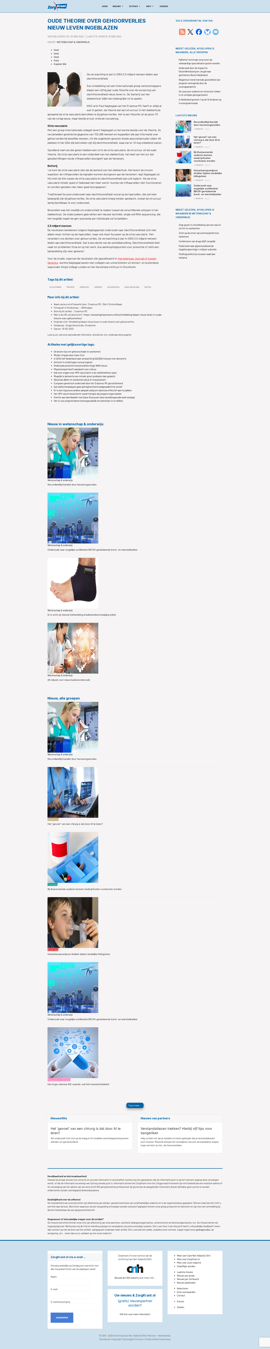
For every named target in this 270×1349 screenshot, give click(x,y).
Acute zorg (53, 949)
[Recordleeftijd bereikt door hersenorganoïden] (73, 452)
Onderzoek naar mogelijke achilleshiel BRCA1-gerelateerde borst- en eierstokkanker (93, 549)
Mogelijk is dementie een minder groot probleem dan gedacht (84, 376)
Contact (181, 1295)
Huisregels (128, 1339)
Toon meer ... (135, 1105)
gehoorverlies (113, 287)
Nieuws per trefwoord (188, 1279)
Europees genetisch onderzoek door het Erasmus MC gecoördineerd (88, 383)
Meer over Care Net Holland (190, 1255)
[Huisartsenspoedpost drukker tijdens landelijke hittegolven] (73, 922)
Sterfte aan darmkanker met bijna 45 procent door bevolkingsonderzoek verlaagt (94, 397)
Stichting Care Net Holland (126, 1335)
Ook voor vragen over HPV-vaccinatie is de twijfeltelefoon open (85, 372)
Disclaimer (104, 1339)
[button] (118, 6)
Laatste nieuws (185, 1272)
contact (85, 1233)
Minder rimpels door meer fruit (69, 355)
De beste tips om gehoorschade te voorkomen (77, 351)
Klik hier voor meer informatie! (135, 1314)
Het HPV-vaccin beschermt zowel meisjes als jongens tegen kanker (88, 393)
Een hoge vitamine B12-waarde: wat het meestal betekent (78, 1084)
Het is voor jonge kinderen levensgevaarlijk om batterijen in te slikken (88, 400)
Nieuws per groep (186, 1275)
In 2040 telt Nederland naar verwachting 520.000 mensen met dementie (90, 358)
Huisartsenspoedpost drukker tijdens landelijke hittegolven (79, 954)
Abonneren (62, 1317)
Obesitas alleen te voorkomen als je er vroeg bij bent (80, 379)
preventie (71, 287)
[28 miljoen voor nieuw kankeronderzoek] (73, 648)
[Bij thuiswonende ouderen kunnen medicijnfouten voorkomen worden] (73, 857)
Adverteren (182, 1288)
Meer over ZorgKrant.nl (188, 1259)
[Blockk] (57, 6)
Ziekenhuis (53, 819)
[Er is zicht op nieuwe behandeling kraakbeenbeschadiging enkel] (73, 582)
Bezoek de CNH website (127, 1277)
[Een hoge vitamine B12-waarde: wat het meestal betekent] (73, 1052)
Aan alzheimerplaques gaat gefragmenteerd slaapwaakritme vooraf (88, 386)
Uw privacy (165, 1339)
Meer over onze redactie (189, 1262)
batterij (148, 287)
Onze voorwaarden (186, 1292)
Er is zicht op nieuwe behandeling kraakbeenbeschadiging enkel (82, 614)
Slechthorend (55, 287)
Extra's (180, 1301)
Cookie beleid (151, 1339)
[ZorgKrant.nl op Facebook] (199, 31)
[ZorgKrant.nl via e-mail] (215, 31)
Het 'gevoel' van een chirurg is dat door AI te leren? (75, 823)
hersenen (98, 287)
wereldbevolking (132, 287)
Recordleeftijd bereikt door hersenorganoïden (72, 484)
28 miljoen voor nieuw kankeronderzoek (69, 679)
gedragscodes (203, 1229)
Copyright (117, 1339)
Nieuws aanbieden (186, 1282)
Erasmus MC (84, 287)
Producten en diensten (59, 1079)
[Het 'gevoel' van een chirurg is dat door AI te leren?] (73, 792)
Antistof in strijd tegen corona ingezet (73, 362)
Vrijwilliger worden (186, 1266)
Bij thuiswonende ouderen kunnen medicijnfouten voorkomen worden (85, 889)
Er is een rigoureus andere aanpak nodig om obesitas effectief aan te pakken (93, 390)
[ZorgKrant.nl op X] (190, 31)
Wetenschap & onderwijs (73, 42)
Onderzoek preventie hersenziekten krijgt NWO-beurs (80, 365)
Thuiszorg (53, 884)
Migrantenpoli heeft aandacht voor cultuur (75, 369)
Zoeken (180, 1307)
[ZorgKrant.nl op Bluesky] (208, 31)
